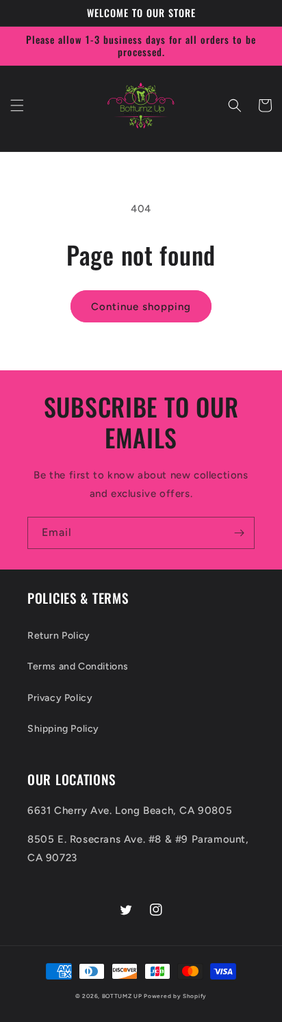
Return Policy (58, 635)
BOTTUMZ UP (123, 996)
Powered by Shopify (175, 996)
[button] (17, 105)
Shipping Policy (63, 728)
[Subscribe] (239, 533)
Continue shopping (141, 307)
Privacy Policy (59, 698)
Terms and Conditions (78, 666)
